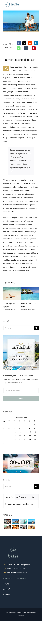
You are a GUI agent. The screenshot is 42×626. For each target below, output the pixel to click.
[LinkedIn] (36, 43)
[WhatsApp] (18, 48)
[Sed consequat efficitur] (31, 527)
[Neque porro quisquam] (7, 521)
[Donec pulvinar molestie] (7, 527)
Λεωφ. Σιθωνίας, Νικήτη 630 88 (18, 565)
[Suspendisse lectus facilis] (31, 521)
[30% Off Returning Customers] (21, 454)
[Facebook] (18, 43)
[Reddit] (30, 43)
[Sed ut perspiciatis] (15, 521)
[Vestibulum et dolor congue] (15, 527)
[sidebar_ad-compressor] (21, 336)
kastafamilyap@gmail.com (17, 572)
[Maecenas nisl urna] (23, 527)
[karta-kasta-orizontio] (12, 2)
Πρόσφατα (21, 497)
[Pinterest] (33, 48)
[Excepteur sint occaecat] (23, 521)
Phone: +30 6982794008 (16, 568)
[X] (24, 43)
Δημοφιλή (9, 497)
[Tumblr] (26, 48)
